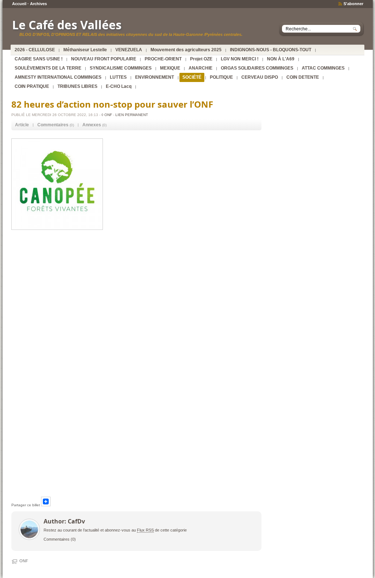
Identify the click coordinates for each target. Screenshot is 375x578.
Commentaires (57, 539)
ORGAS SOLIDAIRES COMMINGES (257, 68)
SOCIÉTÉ (191, 77)
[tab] (22, 125)
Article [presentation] (22, 124)
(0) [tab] (55, 124)
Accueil (19, 3)
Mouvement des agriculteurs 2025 (186, 49)
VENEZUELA (128, 49)
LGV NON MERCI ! (240, 58)
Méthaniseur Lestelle (85, 49)
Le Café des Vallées (67, 25)
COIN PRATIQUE (32, 86)
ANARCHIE (200, 68)
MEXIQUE (170, 68)
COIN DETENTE (302, 77)
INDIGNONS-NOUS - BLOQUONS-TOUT (270, 49)
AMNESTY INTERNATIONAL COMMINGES (58, 77)
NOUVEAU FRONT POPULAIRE (103, 58)
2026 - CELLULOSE (35, 49)
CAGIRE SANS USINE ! (39, 58)
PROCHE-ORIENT (163, 58)
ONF (23, 561)
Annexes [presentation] (91, 124)
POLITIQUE (221, 77)
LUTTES (118, 77)
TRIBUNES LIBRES (77, 86)
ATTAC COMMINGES (323, 68)
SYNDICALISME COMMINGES (121, 68)
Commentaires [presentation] (52, 124)
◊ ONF (106, 115)
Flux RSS (145, 530)
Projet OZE (201, 58)
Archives (38, 3)
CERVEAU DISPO (259, 77)
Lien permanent (131, 115)
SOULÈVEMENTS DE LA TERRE (48, 68)
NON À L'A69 (280, 58)
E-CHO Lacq (118, 86)
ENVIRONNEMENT (154, 77)
